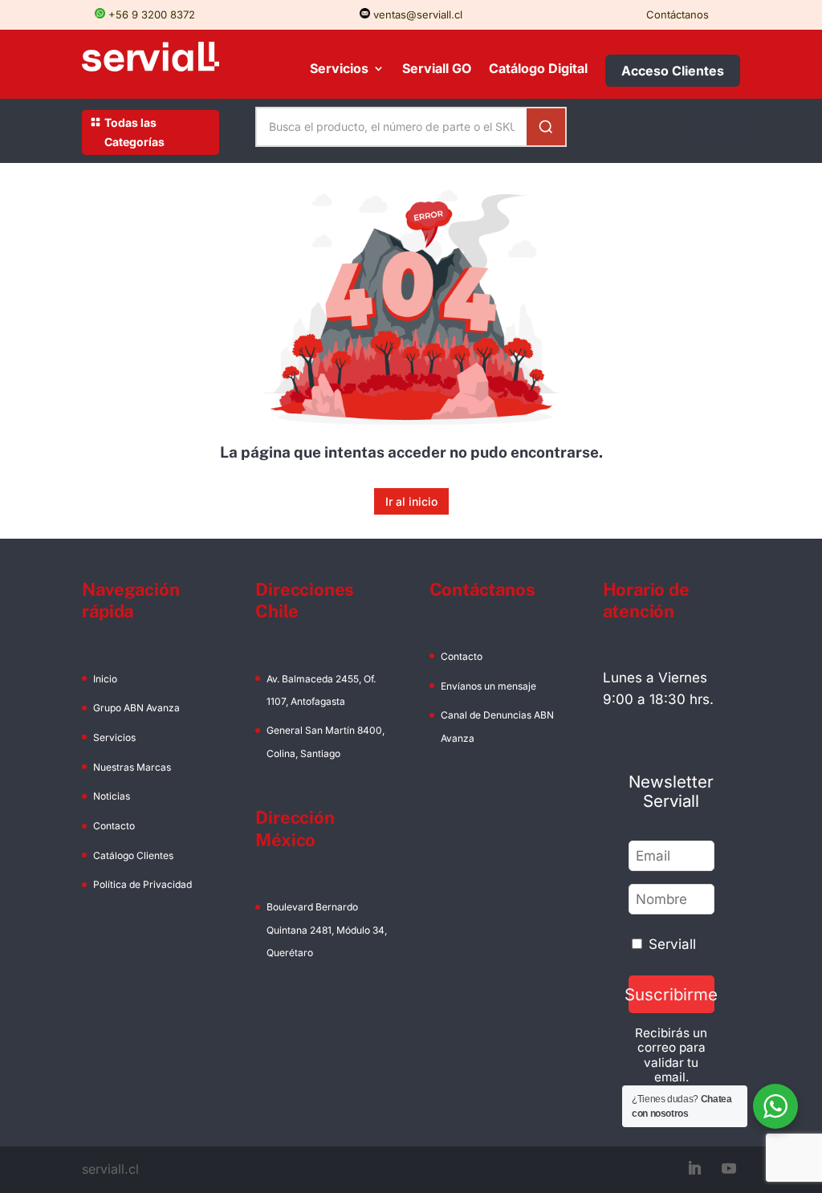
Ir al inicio (411, 501)
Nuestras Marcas (132, 767)
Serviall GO (436, 69)
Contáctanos (677, 14)
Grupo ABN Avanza (136, 708)
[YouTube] (729, 1169)
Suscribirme (671, 994)
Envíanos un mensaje (488, 686)
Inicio (105, 679)
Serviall (672, 944)
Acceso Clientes (672, 71)
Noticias (111, 796)
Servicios (339, 69)
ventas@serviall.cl (416, 14)
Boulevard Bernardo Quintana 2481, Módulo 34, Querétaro (327, 929)
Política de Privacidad (142, 884)
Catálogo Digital (538, 69)
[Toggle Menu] (719, 123)
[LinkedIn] (694, 1169)
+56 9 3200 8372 (150, 14)
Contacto (114, 826)
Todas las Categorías (134, 132)
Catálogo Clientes (133, 855)
